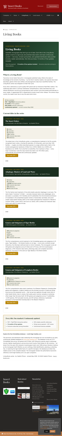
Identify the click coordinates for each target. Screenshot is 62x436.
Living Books (25, 15)
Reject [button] (46, 431)
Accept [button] (52, 431)
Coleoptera (6, 15)
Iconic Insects (36, 15)
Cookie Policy (46, 426)
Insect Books (15, 6)
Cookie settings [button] (43, 428)
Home (6, 29)
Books (15, 15)
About (10, 21)
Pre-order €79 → (11, 155)
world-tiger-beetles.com (30, 339)
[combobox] (24, 388)
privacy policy (36, 411)
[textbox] (24, 388)
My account (40, 6)
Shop (4, 21)
